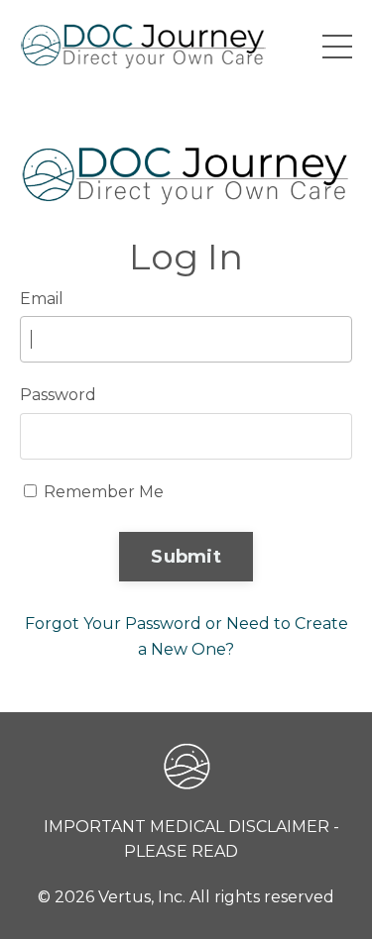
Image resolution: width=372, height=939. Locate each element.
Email (41, 298)
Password (58, 394)
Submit (186, 557)
